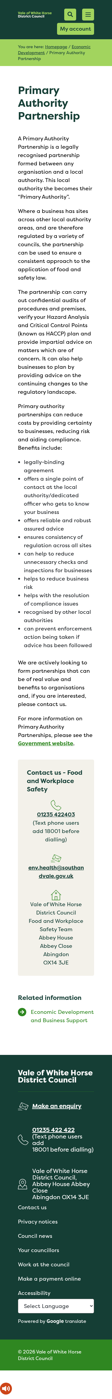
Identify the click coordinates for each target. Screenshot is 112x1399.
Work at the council (44, 1264)
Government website (45, 743)
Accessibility (34, 1293)
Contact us (32, 1207)
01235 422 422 (53, 1130)
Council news (35, 1236)
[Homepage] (35, 14)
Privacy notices (38, 1221)
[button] (88, 15)
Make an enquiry (57, 1106)
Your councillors (38, 1250)
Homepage (56, 46)
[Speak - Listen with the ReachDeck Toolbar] (6, 1389)
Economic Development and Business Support (62, 1016)
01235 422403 (56, 814)
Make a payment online (49, 1278)
